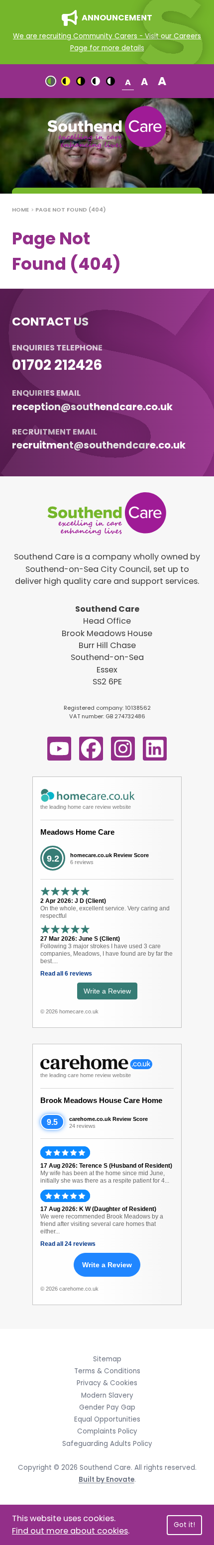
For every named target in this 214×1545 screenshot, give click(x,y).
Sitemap (107, 1359)
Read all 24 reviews (68, 1243)
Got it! (184, 1525)
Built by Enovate (106, 1479)
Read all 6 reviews (66, 973)
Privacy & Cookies (107, 1383)
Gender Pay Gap (107, 1407)
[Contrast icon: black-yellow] (65, 81)
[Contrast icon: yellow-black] (80, 81)
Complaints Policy (107, 1431)
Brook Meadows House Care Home (101, 1100)
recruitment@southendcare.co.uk (99, 445)
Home (20, 210)
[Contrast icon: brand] (50, 81)
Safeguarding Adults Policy (107, 1443)
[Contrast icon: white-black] (110, 81)
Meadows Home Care (77, 832)
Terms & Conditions (107, 1371)
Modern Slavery (107, 1395)
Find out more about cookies (70, 1531)
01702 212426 (57, 365)
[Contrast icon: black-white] (95, 81)
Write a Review (107, 991)
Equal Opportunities (107, 1419)
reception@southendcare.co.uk (92, 407)
